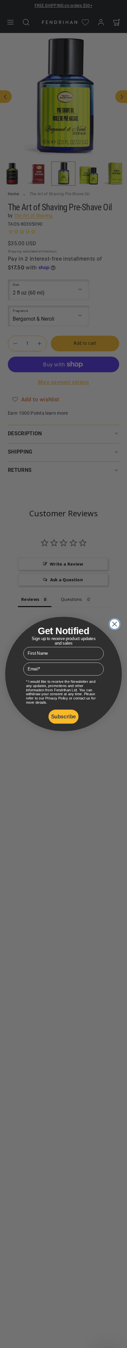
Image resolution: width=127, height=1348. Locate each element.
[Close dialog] (114, 624)
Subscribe (63, 717)
